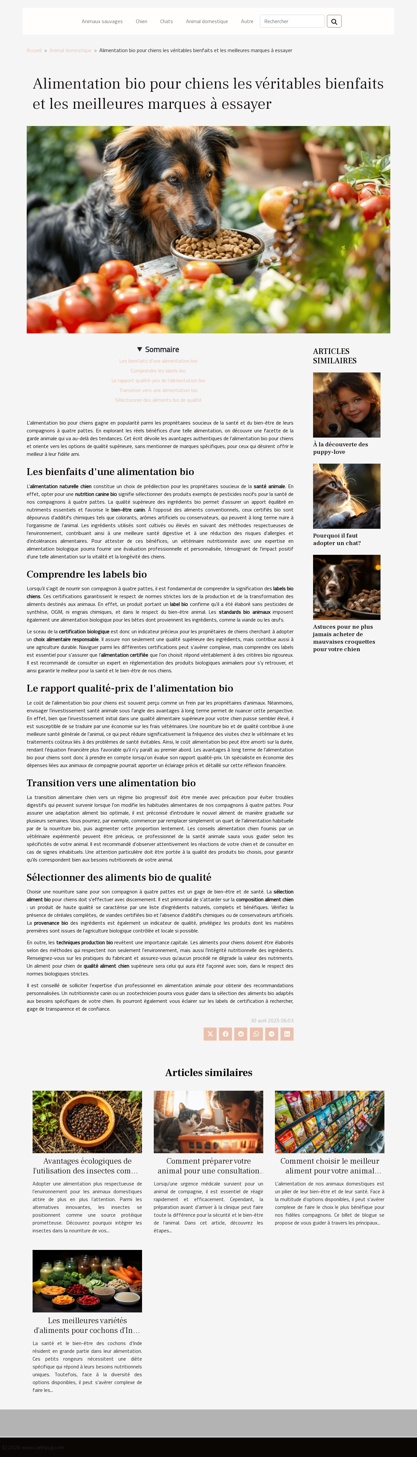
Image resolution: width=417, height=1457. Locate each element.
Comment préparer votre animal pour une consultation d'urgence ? (209, 1171)
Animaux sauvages (102, 21)
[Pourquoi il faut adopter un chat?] (347, 495)
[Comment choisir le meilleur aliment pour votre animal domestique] (329, 1121)
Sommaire (162, 349)
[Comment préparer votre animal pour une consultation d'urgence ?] (208, 1121)
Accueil (34, 50)
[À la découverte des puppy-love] (347, 404)
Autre (247, 21)
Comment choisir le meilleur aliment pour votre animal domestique (329, 1171)
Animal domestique (207, 21)
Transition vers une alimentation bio (158, 390)
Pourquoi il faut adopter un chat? (337, 539)
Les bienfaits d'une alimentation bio (158, 361)
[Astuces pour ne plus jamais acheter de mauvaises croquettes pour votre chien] (347, 587)
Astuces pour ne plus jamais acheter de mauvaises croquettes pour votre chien (344, 638)
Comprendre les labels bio (158, 370)
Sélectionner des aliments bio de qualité (158, 400)
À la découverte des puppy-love (340, 448)
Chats (166, 21)
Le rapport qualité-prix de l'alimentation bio (158, 380)
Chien (141, 21)
